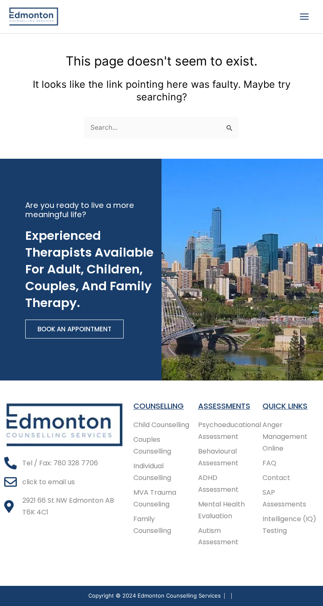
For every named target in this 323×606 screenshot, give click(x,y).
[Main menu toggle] (304, 16)
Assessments (224, 406)
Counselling (158, 406)
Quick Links (284, 406)
